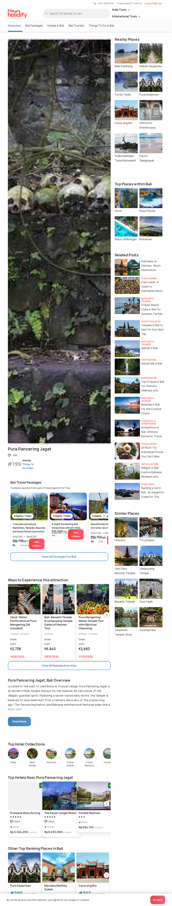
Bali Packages (34, 25)
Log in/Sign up (152, 3)
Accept (158, 900)
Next (104, 516)
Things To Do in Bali (101, 25)
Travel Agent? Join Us (129, 3)
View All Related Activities (59, 665)
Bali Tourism (76, 25)
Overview (14, 25)
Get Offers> (36, 543)
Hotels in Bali (56, 25)
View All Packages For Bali (59, 556)
